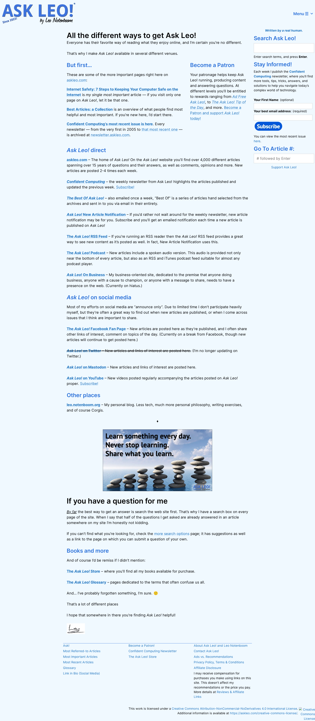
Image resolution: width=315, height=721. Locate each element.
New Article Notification (96, 214)
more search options (171, 533)
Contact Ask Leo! (206, 651)
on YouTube (85, 378)
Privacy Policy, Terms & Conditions (219, 662)
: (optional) (274, 100)
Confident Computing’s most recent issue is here (110, 124)
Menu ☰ (301, 13)
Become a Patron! (142, 645)
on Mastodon (86, 367)
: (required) (280, 111)
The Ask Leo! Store (143, 657)
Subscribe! (125, 187)
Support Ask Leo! (284, 167)
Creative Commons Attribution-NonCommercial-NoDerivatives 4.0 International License (234, 708)
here (257, 141)
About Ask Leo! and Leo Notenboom (221, 645)
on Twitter (84, 351)
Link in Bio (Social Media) (81, 673)
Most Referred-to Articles (81, 651)
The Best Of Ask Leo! (85, 198)
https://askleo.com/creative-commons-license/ (263, 713)
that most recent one (160, 129)
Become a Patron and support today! (215, 113)
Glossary (69, 668)
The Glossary (86, 582)
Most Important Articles (80, 657)
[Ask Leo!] (41, 13)
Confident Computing (86, 181)
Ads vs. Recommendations (213, 657)
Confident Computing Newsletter (153, 651)
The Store (83, 571)
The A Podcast (86, 253)
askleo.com (76, 80)
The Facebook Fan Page (96, 329)
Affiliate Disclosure (207, 668)
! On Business (86, 275)
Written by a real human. (284, 30)
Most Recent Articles (78, 662)
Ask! (66, 645)
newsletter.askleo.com (110, 135)
